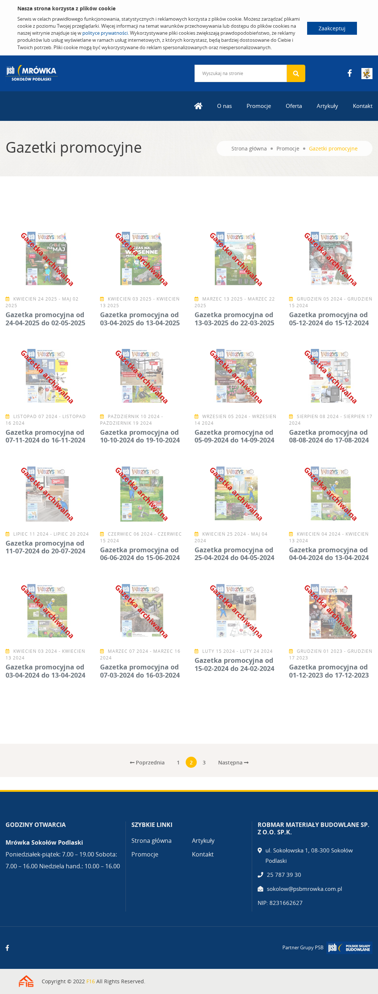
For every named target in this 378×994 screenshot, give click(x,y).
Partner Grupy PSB (302, 947)
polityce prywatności (105, 33)
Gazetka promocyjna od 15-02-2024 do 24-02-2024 (234, 664)
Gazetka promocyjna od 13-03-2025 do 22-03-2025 (234, 318)
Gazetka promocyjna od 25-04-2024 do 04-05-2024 (234, 553)
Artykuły (327, 105)
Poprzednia (149, 762)
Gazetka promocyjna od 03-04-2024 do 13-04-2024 (45, 670)
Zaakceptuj (332, 28)
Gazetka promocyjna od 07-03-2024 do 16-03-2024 (140, 670)
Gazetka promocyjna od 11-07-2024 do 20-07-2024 (45, 547)
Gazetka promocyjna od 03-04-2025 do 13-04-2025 (140, 318)
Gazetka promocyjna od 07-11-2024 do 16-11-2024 (45, 436)
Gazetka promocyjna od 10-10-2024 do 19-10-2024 (140, 436)
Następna (231, 762)
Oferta (294, 105)
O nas (224, 105)
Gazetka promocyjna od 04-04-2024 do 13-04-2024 (329, 553)
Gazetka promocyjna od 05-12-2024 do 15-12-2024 (329, 318)
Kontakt (362, 105)
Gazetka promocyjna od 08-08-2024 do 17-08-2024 (329, 436)
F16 (90, 981)
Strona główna (249, 148)
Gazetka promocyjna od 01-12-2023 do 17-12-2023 (329, 670)
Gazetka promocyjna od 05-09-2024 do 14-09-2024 (234, 436)
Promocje (259, 105)
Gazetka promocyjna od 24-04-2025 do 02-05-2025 (45, 318)
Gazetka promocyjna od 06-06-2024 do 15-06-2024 (140, 553)
